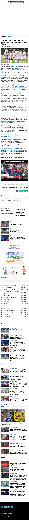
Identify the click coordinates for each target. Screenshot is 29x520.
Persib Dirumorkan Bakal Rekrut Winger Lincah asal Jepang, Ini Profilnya (7, 211)
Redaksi (8, 512)
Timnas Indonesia (15, 66)
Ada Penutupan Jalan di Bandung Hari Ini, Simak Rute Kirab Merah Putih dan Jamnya (18, 445)
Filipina (24, 69)
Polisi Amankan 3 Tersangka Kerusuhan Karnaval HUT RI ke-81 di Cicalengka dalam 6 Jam (18, 438)
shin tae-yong (16, 200)
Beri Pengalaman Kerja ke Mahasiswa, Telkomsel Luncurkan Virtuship (17, 378)
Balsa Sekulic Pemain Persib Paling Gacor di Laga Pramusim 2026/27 (18, 350)
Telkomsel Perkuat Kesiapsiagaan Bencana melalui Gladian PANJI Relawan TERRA (18, 399)
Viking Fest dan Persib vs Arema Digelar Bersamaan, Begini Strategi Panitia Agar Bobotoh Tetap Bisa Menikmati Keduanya (18, 477)
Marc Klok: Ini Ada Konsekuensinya (14, 230)
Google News (20, 184)
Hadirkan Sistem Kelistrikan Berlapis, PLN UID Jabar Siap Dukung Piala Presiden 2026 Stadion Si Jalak (17, 392)
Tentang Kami (3, 512)
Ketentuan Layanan (14, 512)
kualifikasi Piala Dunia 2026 (12, 81)
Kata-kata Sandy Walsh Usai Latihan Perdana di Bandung (17, 223)
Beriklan (11, 513)
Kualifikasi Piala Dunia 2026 (20, 195)
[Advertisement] (14, 20)
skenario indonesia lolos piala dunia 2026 (11, 198)
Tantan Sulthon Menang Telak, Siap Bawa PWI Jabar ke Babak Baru (18, 371)
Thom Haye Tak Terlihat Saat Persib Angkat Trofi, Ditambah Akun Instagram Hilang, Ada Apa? (18, 358)
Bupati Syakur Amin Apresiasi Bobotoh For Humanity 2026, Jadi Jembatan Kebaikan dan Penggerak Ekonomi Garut (17, 485)
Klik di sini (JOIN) (5, 112)
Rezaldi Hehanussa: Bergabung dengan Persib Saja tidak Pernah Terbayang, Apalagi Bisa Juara (22, 211)
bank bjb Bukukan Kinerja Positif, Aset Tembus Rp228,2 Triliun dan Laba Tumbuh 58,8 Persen (18, 385)
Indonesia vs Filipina (6, 150)
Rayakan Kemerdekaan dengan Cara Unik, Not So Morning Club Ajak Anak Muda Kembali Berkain (18, 452)
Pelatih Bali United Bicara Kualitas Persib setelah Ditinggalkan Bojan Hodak (16, 337)
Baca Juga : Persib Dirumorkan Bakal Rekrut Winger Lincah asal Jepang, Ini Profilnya (13, 94)
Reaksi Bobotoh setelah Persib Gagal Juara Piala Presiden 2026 (18, 464)
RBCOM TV (23, 158)
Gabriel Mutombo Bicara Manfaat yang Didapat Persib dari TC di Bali (17, 238)
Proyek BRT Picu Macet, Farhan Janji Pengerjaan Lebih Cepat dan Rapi (14, 423)
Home (4, 36)
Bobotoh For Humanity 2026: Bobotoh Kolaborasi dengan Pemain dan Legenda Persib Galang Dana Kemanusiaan (17, 493)
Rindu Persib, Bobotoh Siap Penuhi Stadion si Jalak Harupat (18, 470)
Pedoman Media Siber (5, 513)
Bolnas (2, 46)
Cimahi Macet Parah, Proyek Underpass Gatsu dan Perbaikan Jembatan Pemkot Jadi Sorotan (18, 430)
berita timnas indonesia (7, 203)
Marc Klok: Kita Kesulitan (16, 330)
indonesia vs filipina (6, 200)
